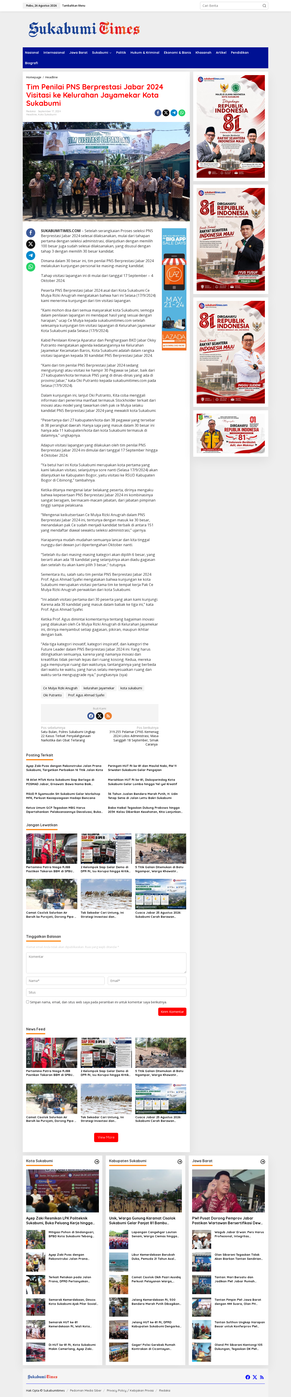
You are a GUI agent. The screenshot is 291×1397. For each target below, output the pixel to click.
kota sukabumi (131, 688)
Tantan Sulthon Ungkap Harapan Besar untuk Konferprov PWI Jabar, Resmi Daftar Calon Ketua (240, 1324)
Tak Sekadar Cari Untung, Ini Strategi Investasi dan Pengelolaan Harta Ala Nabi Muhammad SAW (102, 915)
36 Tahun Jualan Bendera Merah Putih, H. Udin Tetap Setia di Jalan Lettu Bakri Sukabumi (143, 796)
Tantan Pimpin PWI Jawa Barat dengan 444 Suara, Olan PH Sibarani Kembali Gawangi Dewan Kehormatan (238, 1302)
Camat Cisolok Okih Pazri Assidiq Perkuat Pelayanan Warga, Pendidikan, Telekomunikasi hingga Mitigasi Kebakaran (156, 1279)
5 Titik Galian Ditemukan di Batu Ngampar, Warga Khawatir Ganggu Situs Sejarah (159, 869)
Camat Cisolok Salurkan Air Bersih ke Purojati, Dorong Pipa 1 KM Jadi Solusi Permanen (50, 915)
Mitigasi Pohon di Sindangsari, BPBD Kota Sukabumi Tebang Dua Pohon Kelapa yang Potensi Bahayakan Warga (73, 1234)
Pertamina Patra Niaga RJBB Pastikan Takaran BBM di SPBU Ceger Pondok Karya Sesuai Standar (49, 869)
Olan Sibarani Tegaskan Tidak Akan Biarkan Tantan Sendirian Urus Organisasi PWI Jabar (238, 1257)
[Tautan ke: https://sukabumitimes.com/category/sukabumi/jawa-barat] (263, 1161)
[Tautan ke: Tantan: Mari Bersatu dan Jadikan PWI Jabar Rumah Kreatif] (201, 1284)
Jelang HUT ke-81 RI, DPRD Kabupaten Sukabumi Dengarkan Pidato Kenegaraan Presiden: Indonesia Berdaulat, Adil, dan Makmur (156, 1324)
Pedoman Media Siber (85, 1390)
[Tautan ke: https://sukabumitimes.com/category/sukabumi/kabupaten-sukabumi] (180, 1161)
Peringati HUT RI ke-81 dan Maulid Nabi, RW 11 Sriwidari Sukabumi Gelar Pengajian (142, 768)
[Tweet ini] (166, 112)
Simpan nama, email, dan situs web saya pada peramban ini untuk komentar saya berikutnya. (98, 1002)
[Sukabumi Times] (83, 29)
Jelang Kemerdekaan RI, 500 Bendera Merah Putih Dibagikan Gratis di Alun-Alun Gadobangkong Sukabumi (155, 1302)
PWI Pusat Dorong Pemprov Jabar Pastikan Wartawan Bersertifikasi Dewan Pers (228, 1220)
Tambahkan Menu (73, 6)
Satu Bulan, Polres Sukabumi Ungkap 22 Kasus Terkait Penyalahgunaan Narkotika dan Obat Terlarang (68, 734)
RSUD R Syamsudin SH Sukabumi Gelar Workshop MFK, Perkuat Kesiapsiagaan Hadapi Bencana (63, 796)
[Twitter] (99, 716)
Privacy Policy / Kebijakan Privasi (130, 1390)
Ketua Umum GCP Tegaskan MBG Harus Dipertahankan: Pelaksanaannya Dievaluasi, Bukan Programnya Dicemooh (64, 810)
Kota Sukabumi (47, 114)
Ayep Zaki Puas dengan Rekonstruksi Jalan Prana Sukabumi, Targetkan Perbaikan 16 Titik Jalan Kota (64, 768)
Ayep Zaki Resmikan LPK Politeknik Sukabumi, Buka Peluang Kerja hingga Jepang (59, 1220)
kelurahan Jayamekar (99, 688)
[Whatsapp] (181, 112)
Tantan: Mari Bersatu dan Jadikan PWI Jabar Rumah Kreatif (235, 1279)
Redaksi (164, 1390)
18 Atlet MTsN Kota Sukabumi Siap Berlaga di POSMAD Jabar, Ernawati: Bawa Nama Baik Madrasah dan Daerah (60, 782)
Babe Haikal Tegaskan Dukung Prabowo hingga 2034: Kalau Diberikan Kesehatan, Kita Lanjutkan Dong (144, 810)
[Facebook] (91, 716)
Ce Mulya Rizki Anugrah (60, 688)
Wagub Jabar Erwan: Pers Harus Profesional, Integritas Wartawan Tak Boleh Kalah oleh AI (239, 1234)
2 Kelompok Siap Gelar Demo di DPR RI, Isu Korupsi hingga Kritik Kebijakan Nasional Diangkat (105, 869)
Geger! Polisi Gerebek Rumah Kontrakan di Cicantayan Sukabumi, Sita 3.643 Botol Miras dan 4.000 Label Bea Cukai (156, 1347)
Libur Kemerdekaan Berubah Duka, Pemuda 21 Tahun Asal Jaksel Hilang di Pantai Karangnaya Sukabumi (153, 1257)
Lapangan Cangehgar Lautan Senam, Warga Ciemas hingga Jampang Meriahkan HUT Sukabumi (154, 1234)
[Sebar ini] (158, 112)
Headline (31, 114)
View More (106, 1137)
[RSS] (108, 716)
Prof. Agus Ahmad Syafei (86, 695)
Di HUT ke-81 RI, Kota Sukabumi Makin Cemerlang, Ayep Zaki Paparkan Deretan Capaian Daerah (72, 1347)
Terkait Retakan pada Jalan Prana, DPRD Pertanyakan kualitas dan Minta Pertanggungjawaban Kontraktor (70, 1279)
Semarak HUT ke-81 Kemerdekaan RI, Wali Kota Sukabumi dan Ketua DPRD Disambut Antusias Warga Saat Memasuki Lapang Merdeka (72, 1324)
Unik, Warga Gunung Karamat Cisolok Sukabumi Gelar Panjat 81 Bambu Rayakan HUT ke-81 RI (142, 1220)
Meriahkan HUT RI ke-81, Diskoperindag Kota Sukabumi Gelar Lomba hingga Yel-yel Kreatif (142, 782)
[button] (264, 6)
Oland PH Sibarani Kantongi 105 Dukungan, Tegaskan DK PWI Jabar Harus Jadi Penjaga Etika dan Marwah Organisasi (239, 1347)
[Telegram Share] (174, 112)
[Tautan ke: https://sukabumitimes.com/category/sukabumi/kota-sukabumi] (97, 1161)
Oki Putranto (52, 695)
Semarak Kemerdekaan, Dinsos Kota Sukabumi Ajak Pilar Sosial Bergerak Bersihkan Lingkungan (73, 1302)
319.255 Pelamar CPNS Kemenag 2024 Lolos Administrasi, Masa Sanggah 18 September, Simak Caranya (133, 736)
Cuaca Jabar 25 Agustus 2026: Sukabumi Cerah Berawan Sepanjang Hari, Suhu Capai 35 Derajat (158, 915)
